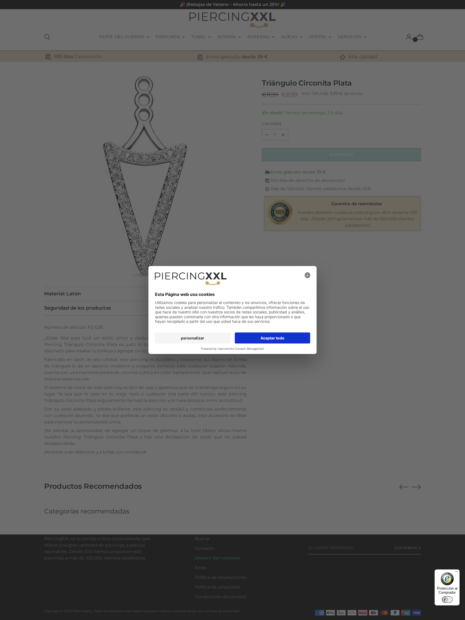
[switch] (447, 599)
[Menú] (456, 572)
